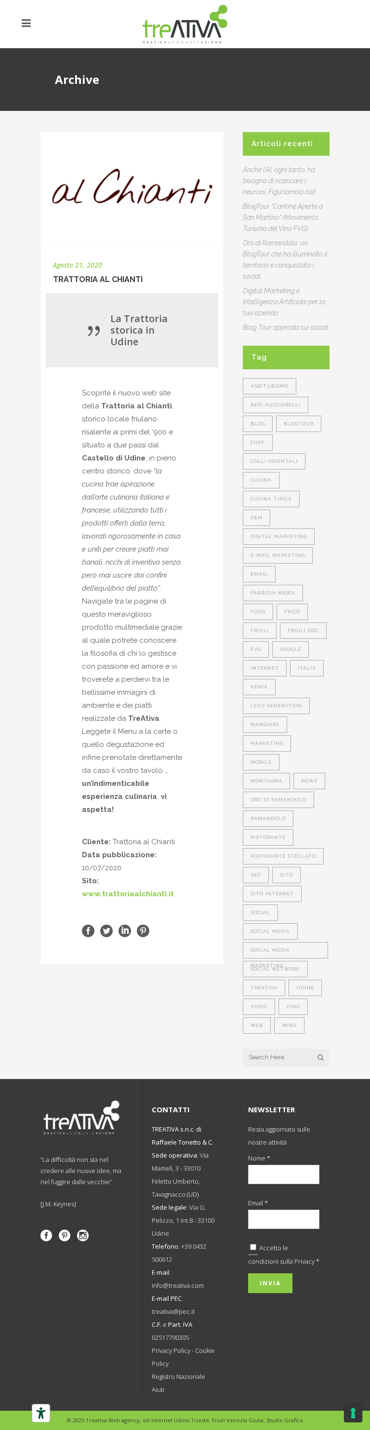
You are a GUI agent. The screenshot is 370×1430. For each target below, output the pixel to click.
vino (293, 1006)
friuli (260, 630)
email (259, 574)
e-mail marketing (278, 555)
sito (286, 874)
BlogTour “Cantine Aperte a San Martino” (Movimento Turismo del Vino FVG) (283, 217)
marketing (267, 743)
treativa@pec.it (173, 1311)
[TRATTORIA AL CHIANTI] (132, 189)
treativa (264, 987)
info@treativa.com (178, 1285)
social (260, 912)
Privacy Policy (171, 1350)
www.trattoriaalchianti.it (128, 894)
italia (307, 668)
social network (275, 968)
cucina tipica (271, 498)
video (259, 1006)
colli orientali (274, 461)
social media (270, 931)
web (257, 1025)
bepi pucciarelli (276, 404)
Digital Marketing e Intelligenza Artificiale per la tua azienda (284, 302)
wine (289, 1025)
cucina (261, 480)
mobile (261, 762)
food (258, 611)
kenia (259, 686)
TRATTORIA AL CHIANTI (98, 279)
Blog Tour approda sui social (285, 327)
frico (292, 611)
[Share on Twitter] (106, 930)
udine (305, 987)
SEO (256, 874)
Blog (258, 423)
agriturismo (270, 386)
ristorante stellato (283, 856)
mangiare (265, 724)
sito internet (272, 893)
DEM (257, 517)
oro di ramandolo (278, 799)
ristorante (268, 837)
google (290, 649)
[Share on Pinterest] (143, 930)
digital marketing (279, 536)
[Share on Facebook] (88, 930)
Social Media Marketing (270, 952)
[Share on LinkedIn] (125, 930)
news (309, 780)
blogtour (299, 423)
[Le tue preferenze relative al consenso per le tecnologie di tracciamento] (353, 1413)
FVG (256, 649)
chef (258, 442)
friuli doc (303, 630)
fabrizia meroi (273, 592)
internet (265, 668)
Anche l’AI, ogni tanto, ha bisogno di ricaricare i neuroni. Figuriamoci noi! (279, 181)
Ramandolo (268, 818)
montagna (266, 780)
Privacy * (306, 1261)
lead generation (276, 705)
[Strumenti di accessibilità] (41, 1413)
